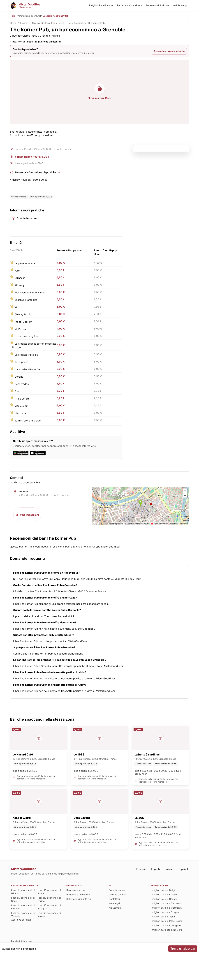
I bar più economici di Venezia (23, 915)
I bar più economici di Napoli (23, 899)
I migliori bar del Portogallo (166, 925)
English (155, 869)
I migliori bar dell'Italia (163, 916)
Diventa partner (117, 894)
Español (183, 869)
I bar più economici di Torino (49, 899)
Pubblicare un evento (78, 894)
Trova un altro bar (182, 948)
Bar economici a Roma (157, 5)
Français (141, 869)
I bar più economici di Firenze (23, 907)
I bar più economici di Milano (23, 892)
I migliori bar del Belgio (163, 890)
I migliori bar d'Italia (99, 5)
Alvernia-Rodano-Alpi (43, 23)
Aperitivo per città (21, 919)
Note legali (114, 903)
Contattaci (114, 899)
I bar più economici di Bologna (49, 907)
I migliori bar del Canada (164, 899)
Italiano (169, 869)
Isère (61, 23)
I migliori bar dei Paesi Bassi (166, 920)
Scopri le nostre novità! (55, 15)
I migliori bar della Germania (166, 907)
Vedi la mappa (180, 5)
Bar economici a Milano (129, 5)
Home (13, 23)
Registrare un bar (76, 890)
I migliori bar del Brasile (164, 894)
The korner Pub (96, 23)
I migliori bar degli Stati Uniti (166, 929)
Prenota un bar (117, 890)
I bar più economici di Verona (49, 915)
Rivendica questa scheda (169, 51)
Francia (24, 23)
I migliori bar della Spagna (165, 912)
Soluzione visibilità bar (78, 899)
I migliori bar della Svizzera (165, 903)
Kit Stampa (115, 907)
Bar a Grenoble (76, 23)
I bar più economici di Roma (49, 892)
